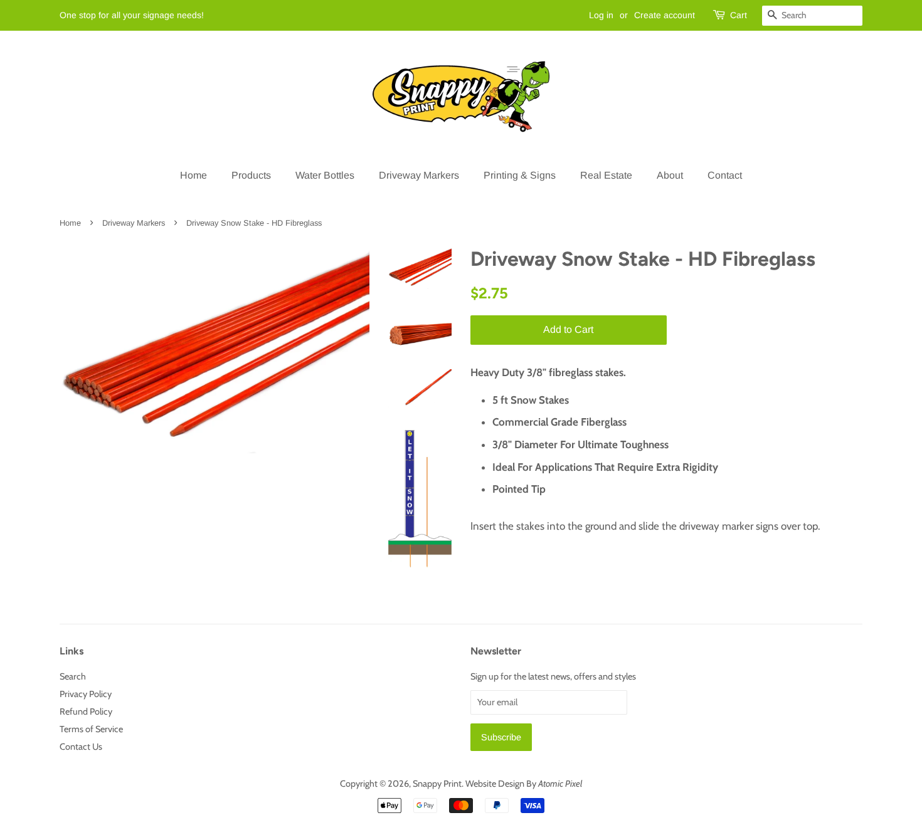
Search (73, 676)
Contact (724, 175)
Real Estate (606, 175)
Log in (601, 15)
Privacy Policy (86, 694)
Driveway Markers (419, 175)
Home (193, 175)
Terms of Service (91, 729)
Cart (738, 15)
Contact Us (81, 746)
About (670, 175)
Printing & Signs (520, 175)
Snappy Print (437, 783)
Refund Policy (86, 711)
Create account (664, 15)
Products (251, 175)
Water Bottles (324, 175)
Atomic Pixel (560, 783)
